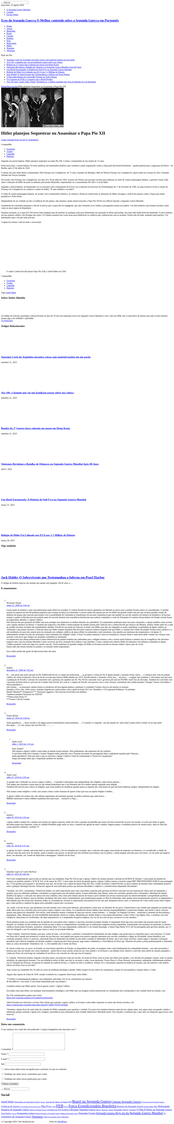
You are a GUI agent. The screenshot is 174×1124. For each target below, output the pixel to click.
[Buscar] (2, 3)
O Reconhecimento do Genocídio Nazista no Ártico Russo (32, 77)
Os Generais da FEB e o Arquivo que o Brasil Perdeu (29, 79)
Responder (11, 656)
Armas (9, 28)
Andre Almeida (8, 140)
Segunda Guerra (87, 1113)
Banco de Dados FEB (63, 1102)
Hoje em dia (12, 86)
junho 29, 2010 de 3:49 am (18, 718)
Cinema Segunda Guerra (126, 1101)
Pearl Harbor (6, 1113)
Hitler (155, 1107)
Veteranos (11, 50)
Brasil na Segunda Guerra (91, 1101)
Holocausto (11, 43)
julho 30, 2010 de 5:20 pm (18, 817)
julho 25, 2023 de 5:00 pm (18, 874)
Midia (9, 46)
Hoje (9, 41)
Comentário (7, 1049)
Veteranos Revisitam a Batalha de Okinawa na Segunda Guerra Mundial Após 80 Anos (44, 67)
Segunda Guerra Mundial (146, 1113)
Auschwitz (50, 1102)
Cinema (10, 36)
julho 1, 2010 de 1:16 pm (23, 744)
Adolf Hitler (11, 292)
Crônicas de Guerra (10, 1106)
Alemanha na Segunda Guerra (27, 1102)
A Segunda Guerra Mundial (18, 10)
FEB (59, 1106)
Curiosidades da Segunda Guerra (30, 1106)
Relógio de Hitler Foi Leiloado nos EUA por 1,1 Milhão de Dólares (36, 72)
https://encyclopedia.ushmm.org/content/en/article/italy (30, 998)
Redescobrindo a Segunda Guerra (47, 1113)
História (10, 38)
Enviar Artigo (12, 14)
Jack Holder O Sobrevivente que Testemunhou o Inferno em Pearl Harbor (38, 74)
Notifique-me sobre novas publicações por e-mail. (25, 1079)
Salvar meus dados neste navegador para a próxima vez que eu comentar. (35, 1069)
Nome (4, 1054)
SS (164, 1113)
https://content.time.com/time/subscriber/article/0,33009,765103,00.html (37, 1005)
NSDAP (125, 1110)
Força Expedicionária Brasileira (92, 1106)
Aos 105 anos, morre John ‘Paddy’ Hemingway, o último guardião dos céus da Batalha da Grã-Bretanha (51, 82)
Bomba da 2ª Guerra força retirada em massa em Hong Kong (33, 65)
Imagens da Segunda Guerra (15, 1109)
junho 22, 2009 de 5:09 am (18, 605)
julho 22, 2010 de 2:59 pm (18, 777)
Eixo (50, 1106)
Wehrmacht (65, 1117)
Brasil (9, 33)
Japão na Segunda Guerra (37, 1110)
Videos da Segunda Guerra (52, 1117)
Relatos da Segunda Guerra (69, 1113)
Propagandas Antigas (26, 1113)
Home (9, 26)
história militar (148, 1107)
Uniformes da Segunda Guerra (16, 1116)
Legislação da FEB (53, 1110)
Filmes (66, 1106)
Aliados (42, 1102)
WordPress (62, 1121)
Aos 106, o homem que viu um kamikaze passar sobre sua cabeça (35, 62)
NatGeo (98, 1110)
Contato (10, 12)
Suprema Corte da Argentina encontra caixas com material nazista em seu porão (41, 60)
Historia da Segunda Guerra (130, 1106)
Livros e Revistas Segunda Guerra (78, 1109)
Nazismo (10, 48)
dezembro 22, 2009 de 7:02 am (20, 670)
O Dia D (141, 1109)
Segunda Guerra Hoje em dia (112, 1113)
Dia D (44, 1106)
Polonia (14, 1113)
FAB (54, 1106)
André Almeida (42, 1121)
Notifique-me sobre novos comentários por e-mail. (25, 1074)
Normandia (118, 1110)
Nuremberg (132, 1110)
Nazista (110, 1110)
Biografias (11, 31)
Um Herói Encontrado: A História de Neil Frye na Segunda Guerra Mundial (39, 69)
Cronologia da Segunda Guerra (153, 1102)
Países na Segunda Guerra (159, 1109)
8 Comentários (32, 140)
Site (2, 1064)
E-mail (4, 1059)
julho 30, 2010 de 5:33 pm (18, 846)
